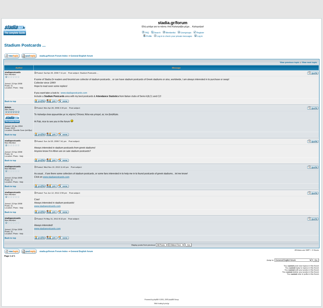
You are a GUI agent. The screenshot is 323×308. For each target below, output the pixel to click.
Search (157, 32)
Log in (200, 36)
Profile (149, 36)
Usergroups (186, 32)
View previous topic (289, 62)
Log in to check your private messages (174, 36)
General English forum (82, 56)
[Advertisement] (161, 9)
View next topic (309, 62)
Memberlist (171, 32)
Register (200, 32)
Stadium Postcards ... (25, 45)
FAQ (147, 32)
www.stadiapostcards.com (74, 93)
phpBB (155, 299)
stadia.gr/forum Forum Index (53, 56)
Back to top (10, 101)
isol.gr (167, 303)
